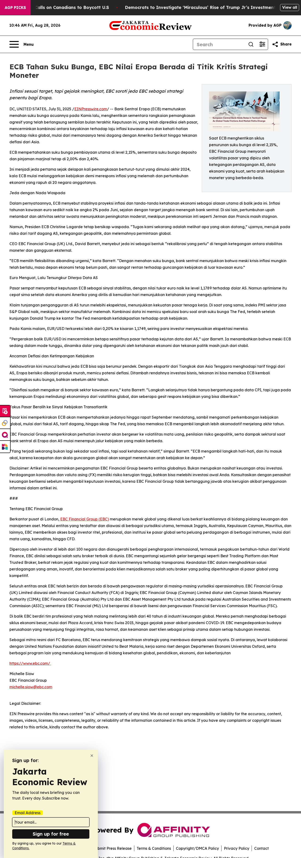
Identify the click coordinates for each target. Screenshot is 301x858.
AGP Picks (15, 7)
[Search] (251, 44)
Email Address (27, 812)
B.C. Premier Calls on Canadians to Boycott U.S (58, 7)
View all (289, 7)
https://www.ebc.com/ (30, 663)
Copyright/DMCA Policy (197, 848)
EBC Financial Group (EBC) (84, 519)
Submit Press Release (112, 848)
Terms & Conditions (154, 848)
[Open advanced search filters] (262, 44)
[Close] (92, 755)
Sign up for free (51, 834)
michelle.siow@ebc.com (30, 687)
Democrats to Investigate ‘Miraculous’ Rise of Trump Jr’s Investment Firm (206, 7)
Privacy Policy (236, 848)
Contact (261, 848)
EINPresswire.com (90, 109)
